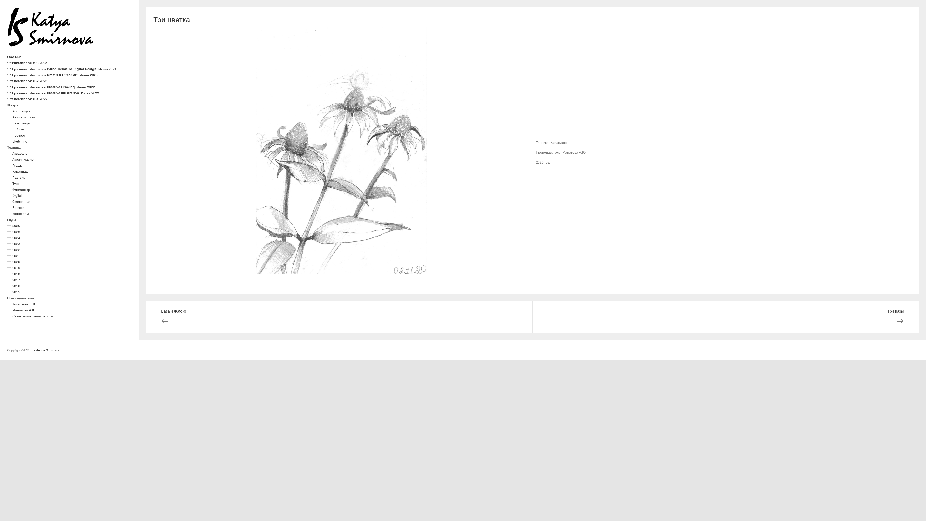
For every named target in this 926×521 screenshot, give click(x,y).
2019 (16, 267)
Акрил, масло (23, 159)
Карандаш (20, 171)
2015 (16, 291)
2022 (16, 249)
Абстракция (21, 111)
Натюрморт (21, 123)
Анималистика (23, 117)
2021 (16, 255)
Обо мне (14, 56)
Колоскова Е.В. (24, 304)
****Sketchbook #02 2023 (27, 80)
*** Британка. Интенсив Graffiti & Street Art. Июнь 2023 (52, 74)
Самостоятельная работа (32, 316)
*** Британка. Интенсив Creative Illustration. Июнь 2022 (53, 92)
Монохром (20, 213)
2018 (16, 273)
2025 (16, 231)
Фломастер (21, 189)
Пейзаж (18, 129)
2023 (16, 243)
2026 (16, 225)
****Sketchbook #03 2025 (27, 62)
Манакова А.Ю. (24, 310)
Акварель (19, 153)
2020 (16, 261)
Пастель (18, 177)
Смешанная (21, 201)
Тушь (16, 183)
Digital (17, 195)
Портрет (18, 135)
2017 (16, 279)
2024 (16, 237)
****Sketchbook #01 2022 (27, 98)
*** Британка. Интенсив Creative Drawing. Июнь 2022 (51, 86)
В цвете (18, 207)
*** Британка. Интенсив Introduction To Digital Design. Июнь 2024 (61, 68)
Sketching (19, 141)
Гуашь (17, 165)
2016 (16, 285)
